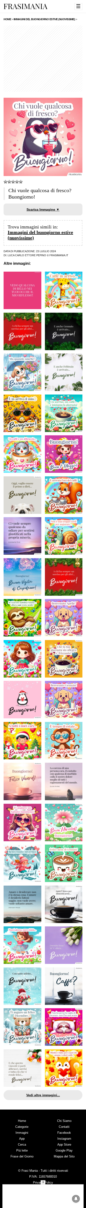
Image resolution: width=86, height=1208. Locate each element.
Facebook (64, 1132)
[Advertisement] (43, 58)
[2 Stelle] (9, 182)
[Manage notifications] (76, 1199)
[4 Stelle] (17, 182)
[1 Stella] (5, 182)
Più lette (22, 1150)
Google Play (64, 1150)
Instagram (64, 1138)
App (22, 1138)
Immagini (22, 1132)
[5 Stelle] (21, 182)
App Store (64, 1144)
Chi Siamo (64, 1121)
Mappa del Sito (64, 1156)
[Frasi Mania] (26, 6)
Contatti (64, 1127)
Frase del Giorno (22, 1156)
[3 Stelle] (13, 182)
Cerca (22, 1144)
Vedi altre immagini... (43, 1095)
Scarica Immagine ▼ (43, 209)
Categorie (21, 1127)
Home (22, 1121)
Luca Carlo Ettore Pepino (27, 255)
